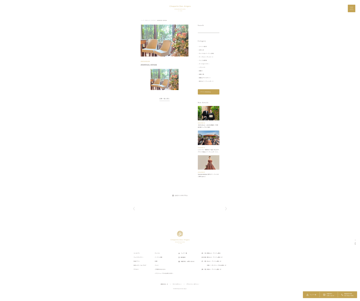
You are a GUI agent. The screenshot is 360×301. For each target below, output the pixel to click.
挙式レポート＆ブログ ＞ (151, 20)
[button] (134, 208)
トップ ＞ (143, 20)
